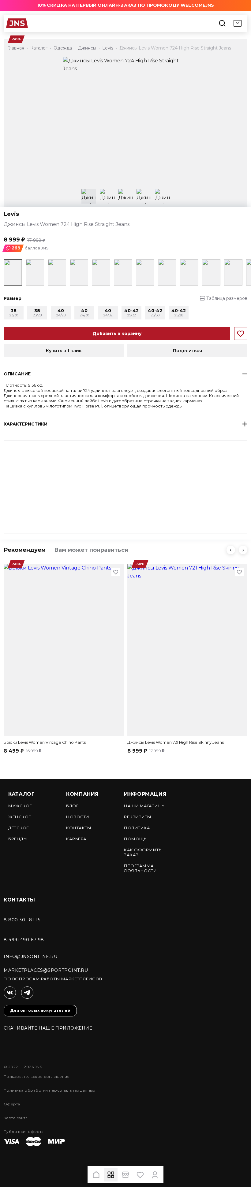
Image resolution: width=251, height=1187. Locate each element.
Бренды (18, 838)
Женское (19, 816)
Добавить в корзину (117, 333)
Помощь (135, 838)
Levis (11, 214)
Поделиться (187, 350)
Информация (145, 794)
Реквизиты (138, 816)
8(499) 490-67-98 (24, 939)
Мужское (20, 805)
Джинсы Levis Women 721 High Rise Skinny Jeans (175, 742)
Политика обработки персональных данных (49, 1090)
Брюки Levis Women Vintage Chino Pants (45, 742)
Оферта (12, 1104)
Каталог (21, 794)
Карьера (76, 838)
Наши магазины (145, 805)
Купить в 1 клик (64, 350)
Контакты (78, 827)
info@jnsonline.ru (31, 956)
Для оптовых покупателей (40, 1010)
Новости (77, 816)
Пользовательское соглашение (37, 1076)
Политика (137, 827)
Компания (82, 794)
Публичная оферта (24, 1131)
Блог (72, 805)
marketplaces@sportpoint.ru (46, 970)
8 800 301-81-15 (22, 920)
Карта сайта (16, 1117)
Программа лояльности (140, 868)
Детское (18, 827)
